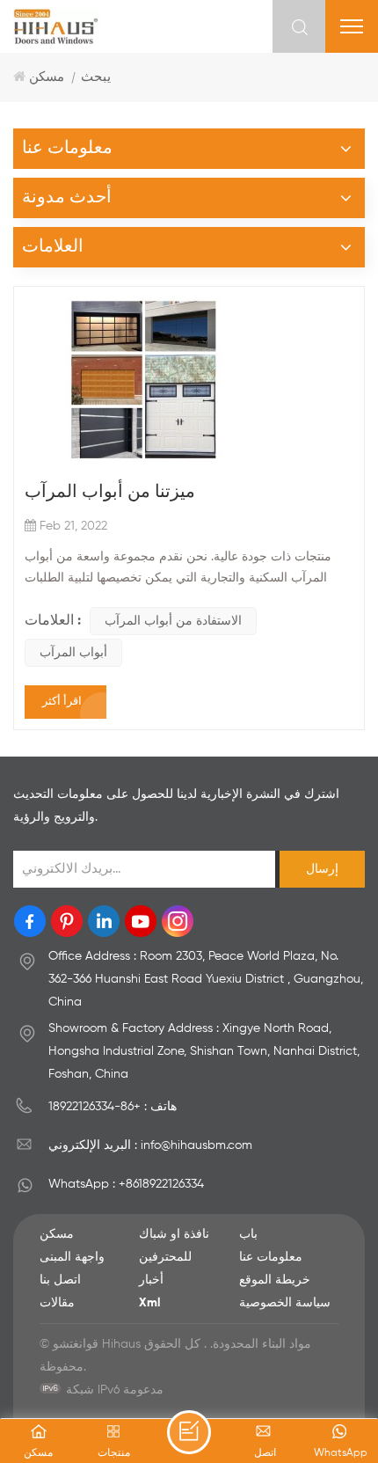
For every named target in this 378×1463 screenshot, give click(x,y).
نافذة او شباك (174, 1234)
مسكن (46, 77)
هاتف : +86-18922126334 (112, 1107)
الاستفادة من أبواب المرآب (173, 621)
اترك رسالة (189, 1432)
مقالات (57, 1303)
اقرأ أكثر (62, 701)
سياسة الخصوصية (285, 1303)
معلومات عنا (270, 1257)
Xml (149, 1303)
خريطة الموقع (274, 1280)
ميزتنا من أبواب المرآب (110, 492)
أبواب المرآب (73, 653)
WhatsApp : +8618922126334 (126, 1184)
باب (248, 1234)
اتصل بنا (60, 1280)
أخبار (151, 1280)
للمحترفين (165, 1257)
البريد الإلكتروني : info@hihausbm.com (150, 1145)
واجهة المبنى (72, 1257)
